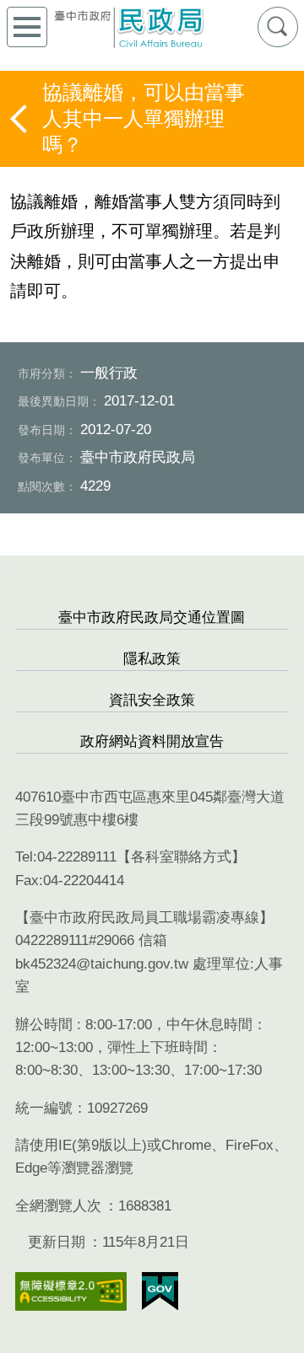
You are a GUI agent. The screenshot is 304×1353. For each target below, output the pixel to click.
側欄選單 (27, 27)
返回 (20, 119)
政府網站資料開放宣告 (152, 741)
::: (6, 564)
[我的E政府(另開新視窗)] (160, 1291)
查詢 (277, 27)
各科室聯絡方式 (181, 857)
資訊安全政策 (152, 700)
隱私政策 (152, 659)
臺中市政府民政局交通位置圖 (151, 617)
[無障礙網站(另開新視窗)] (71, 1292)
